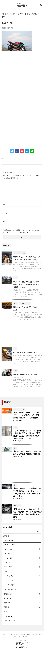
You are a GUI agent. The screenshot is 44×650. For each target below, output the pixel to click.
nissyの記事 (12, 634)
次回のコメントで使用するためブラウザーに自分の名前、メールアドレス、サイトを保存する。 (21, 231)
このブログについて (23, 636)
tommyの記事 (21, 634)
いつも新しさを (22, 640)
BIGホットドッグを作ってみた (25, 352)
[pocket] (22, 151)
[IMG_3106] (27, 151)
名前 (4, 204)
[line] (32, 151)
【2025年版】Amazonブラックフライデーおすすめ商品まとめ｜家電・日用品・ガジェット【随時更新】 (27, 415)
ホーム (5, 634)
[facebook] (17, 151)
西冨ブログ (22, 6)
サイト (5, 221)
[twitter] (12, 151)
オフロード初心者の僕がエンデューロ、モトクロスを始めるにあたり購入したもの (26, 284)
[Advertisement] (22, 77)
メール (5, 213)
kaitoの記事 (30, 634)
